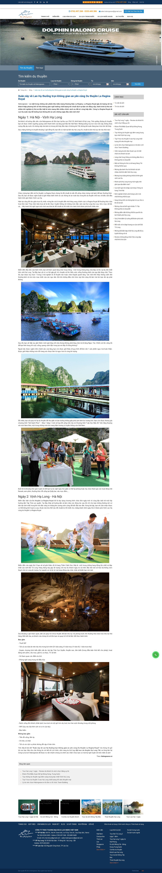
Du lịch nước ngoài (105, 16)
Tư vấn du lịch (119, 103)
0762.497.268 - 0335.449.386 (84, 11)
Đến (112, 81)
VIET (141, 871)
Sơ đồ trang (72, 824)
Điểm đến (100, 830)
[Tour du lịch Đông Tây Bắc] (70, 807)
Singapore (100, 844)
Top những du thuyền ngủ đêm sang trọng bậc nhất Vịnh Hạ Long (46, 777)
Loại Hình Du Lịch (69, 16)
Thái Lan (99, 839)
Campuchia (100, 836)
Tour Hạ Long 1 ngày (133, 817)
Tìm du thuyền (26, 68)
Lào (98, 842)
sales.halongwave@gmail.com (111, 11)
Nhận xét (135, 2)
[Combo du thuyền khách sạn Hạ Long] (49, 807)
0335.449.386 (24, 7)
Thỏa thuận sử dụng (137, 824)
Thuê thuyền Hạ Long (91, 817)
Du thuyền (120, 16)
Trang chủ (45, 16)
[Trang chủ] (19, 90)
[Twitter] (37, 2)
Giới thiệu (31, 824)
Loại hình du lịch (115, 830)
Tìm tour (39, 68)
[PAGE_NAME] (26, 833)
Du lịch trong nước (86, 16)
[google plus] (41, 2)
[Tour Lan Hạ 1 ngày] (112, 807)
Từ (92, 81)
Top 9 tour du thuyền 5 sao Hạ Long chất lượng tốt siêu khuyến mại (46, 780)
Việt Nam (100, 834)
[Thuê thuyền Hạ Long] (91, 807)
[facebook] (34, 2)
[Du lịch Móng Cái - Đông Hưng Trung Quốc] (28, 807)
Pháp (98, 847)
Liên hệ (142, 2)
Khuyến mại (82, 824)
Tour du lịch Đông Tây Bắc (70, 817)
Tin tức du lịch (119, 106)
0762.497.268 (121, 2)
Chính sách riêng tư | (124, 824)
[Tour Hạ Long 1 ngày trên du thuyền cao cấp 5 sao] (81, 42)
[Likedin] (44, 2)
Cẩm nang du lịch (44, 824)
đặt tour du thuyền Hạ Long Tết (88, 750)
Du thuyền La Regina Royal (43, 501)
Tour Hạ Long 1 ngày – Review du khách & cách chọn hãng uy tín (45, 771)
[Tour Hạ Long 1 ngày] (133, 807)
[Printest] (47, 2)
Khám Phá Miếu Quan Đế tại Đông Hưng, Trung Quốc (41, 774)
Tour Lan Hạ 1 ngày (112, 817)
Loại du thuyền (56, 81)
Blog (129, 2)
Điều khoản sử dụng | (111, 824)
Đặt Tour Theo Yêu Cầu (135, 11)
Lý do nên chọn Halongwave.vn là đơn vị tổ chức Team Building (45, 782)
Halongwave (23, 104)
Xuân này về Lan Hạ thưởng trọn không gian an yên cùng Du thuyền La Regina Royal (60, 90)
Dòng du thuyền (76, 81)
